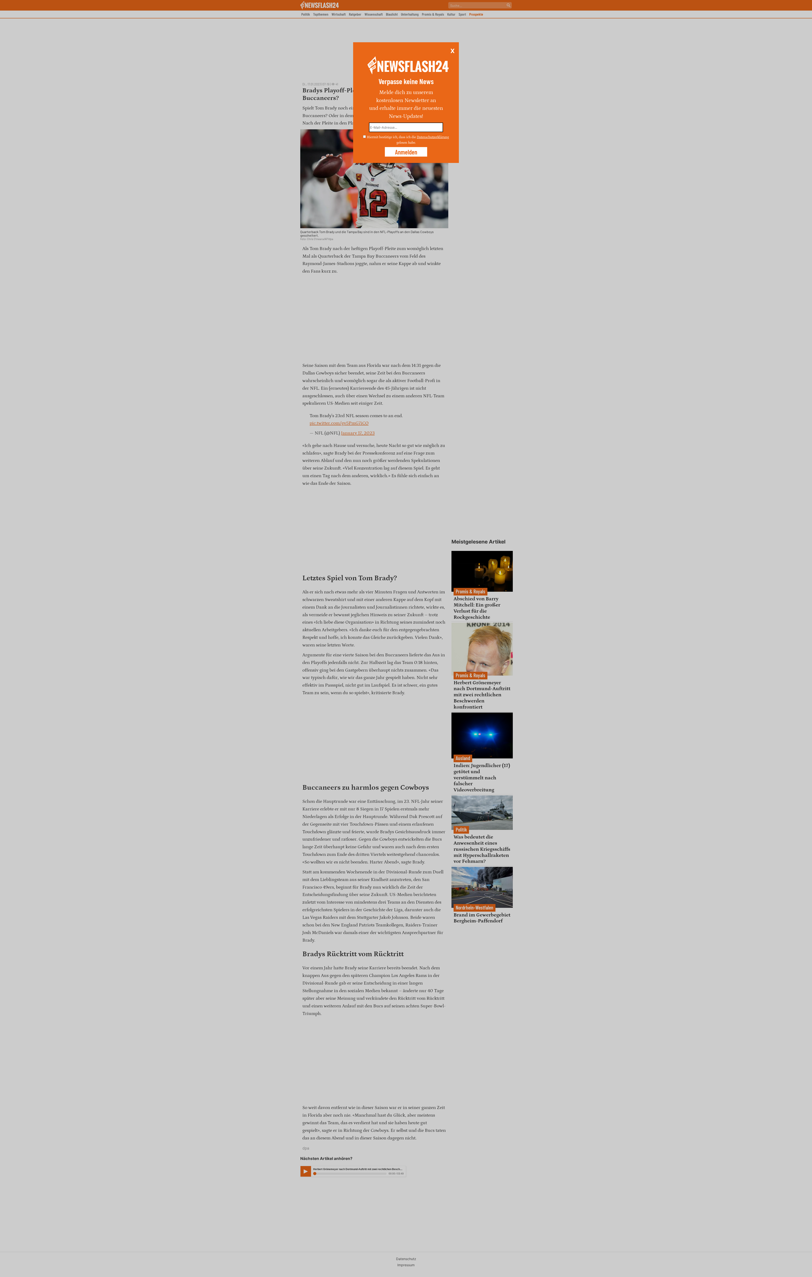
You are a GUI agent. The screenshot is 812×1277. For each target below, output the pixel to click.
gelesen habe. (406, 142)
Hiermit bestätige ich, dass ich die (392, 137)
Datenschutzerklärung (433, 137)
